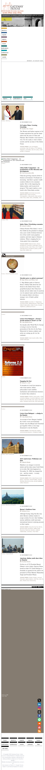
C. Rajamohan (38, 302)
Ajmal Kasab (35, 478)
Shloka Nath (34, 280)
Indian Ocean (34, 305)
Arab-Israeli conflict (34, 338)
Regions (4, 39)
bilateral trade (23, 194)
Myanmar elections (30, 530)
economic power (24, 303)
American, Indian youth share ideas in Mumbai (31, 559)
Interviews (10, 256)
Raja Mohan (25, 280)
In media (14, 15)
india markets (38, 196)
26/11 (30, 478)
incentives (30, 528)
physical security (29, 481)
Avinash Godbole (26, 226)
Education (22, 579)
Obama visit (26, 580)
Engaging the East (26, 381)
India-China (23, 197)
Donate (40, 15)
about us (13, 740)
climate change (33, 577)
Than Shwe (35, 531)
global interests (33, 303)
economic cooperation (32, 245)
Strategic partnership (29, 401)
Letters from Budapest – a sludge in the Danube (31, 414)
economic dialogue (24, 398)
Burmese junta (23, 528)
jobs (21, 580)
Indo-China (32, 247)
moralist (40, 305)
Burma (40, 527)
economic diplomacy (35, 398)
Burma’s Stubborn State (28, 509)
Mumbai (22, 481)
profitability (35, 197)
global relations (29, 579)
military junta (37, 528)
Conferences (4, 52)
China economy (31, 194)
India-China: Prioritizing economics (31, 224)
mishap (40, 479)
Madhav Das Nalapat (27, 129)
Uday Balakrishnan (27, 322)
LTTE (35, 148)
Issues (4, 43)
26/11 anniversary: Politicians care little (31, 459)
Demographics (23, 196)
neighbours (23, 306)
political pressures (30, 306)
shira (40, 197)
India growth (31, 196)
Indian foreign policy (25, 305)
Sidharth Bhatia (26, 462)
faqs (38, 744)
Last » (41, 586)
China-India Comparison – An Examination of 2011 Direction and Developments (31, 169)
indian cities (29, 197)
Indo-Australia (27, 399)
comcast (39, 577)
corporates (26, 479)
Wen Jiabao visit (27, 250)
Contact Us (21, 15)
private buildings (38, 481)
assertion (31, 302)
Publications (4, 48)
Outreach (30, 744)
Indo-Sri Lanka (30, 148)
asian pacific (36, 396)
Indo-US (41, 579)
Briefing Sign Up (31, 15)
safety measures (24, 482)
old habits (28, 149)
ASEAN (31, 396)
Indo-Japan (35, 399)
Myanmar (22, 530)
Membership (6, 15)
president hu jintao (33, 248)
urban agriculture (39, 401)
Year (25, 98)
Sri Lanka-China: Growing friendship (28, 126)
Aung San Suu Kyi (33, 527)
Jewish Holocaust (24, 339)
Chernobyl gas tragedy (35, 430)
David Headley (33, 479)
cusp (30, 146)
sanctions (29, 531)
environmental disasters (26, 432)
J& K (36, 247)
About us (4, 30)
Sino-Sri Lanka (35, 149)
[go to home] (12, 13)
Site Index (5, 748)
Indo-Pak (36, 579)
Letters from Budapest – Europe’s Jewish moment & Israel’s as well (30, 319)
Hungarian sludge (37, 432)
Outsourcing (32, 580)
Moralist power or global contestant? (31, 278)
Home (5, 740)
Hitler (40, 338)
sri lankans (27, 151)
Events (4, 57)
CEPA (41, 396)
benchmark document (34, 193)
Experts (4, 35)
